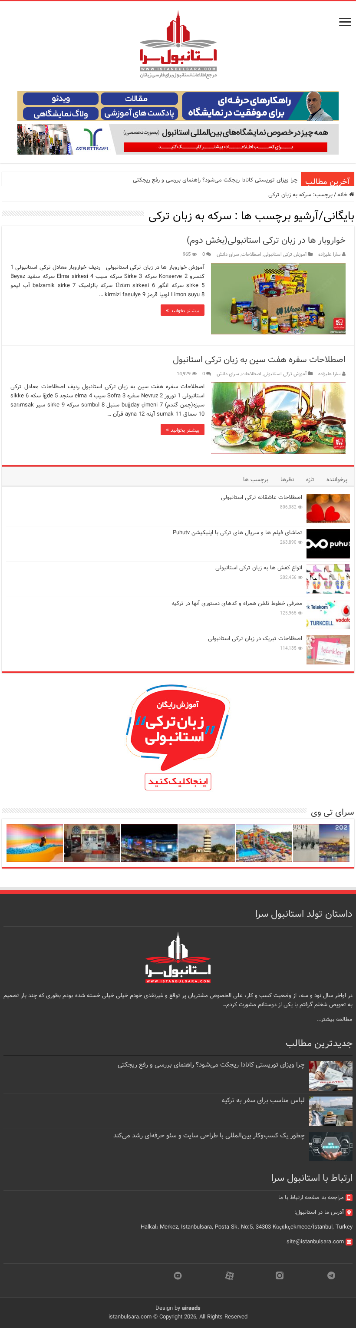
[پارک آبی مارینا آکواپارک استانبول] (264, 843)
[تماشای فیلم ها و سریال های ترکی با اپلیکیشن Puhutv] (328, 543)
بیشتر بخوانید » (182, 310)
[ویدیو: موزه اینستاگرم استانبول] (35, 843)
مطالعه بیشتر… (335, 1019)
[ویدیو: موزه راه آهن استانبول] (92, 843)
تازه (310, 479)
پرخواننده (336, 479)
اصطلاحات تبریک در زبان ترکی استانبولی (255, 638)
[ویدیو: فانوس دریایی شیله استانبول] (206, 843)
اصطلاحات (251, 254)
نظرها (287, 479)
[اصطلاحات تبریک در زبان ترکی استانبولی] (328, 649)
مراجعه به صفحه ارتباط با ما (311, 1197)
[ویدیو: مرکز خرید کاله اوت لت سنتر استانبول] (149, 843)
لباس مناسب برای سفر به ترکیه (263, 1100)
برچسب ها (255, 479)
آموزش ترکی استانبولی (285, 254)
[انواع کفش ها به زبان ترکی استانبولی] (328, 579)
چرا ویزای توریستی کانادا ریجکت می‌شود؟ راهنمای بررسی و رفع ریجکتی (215, 180)
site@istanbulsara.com (315, 1241)
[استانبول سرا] (178, 44)
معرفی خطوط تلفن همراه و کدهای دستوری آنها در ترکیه (236, 603)
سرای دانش (228, 254)
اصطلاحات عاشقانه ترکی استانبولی (261, 497)
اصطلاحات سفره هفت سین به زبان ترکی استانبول (259, 360)
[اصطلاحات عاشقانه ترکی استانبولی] (328, 508)
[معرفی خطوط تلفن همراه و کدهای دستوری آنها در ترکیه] (328, 614)
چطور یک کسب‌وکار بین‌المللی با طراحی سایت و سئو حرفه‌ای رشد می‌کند (209, 1135)
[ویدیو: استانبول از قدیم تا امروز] (321, 843)
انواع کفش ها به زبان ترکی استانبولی (258, 567)
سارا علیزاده (329, 254)
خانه (343, 194)
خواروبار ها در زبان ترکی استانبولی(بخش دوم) (266, 240)
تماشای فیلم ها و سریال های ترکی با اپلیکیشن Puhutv (237, 532)
